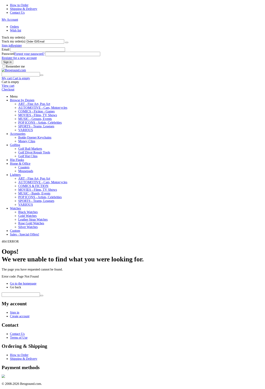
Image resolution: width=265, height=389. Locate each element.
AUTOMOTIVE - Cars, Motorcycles (42, 107)
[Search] (41, 75)
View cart (8, 85)
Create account (19, 316)
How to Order (19, 5)
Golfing (15, 145)
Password (8, 54)
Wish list (15, 30)
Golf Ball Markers (30, 148)
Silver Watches (28, 227)
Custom (15, 230)
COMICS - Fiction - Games (36, 111)
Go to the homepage (23, 283)
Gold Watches (27, 215)
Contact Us (17, 12)
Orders (14, 26)
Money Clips (26, 141)
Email (5, 49)
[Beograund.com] (14, 70)
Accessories (17, 133)
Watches (15, 208)
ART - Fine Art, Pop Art (34, 104)
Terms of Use (19, 337)
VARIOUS (25, 130)
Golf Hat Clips (27, 156)
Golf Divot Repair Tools (34, 152)
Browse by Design (22, 100)
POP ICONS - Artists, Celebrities (40, 122)
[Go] (66, 42)
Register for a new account (19, 58)
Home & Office (20, 163)
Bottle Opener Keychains (34, 137)
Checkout (8, 89)
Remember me (15, 66)
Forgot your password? (29, 54)
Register (16, 45)
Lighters (15, 174)
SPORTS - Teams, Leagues (36, 126)
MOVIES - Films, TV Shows (37, 115)
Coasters (23, 167)
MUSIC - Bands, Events (34, 193)
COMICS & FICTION (33, 186)
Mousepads (25, 171)
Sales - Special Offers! (24, 234)
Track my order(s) (13, 41)
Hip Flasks (17, 160)
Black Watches (28, 212)
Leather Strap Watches (33, 219)
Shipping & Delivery (23, 9)
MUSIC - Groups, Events (35, 119)
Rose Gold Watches (31, 223)
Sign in (6, 45)
